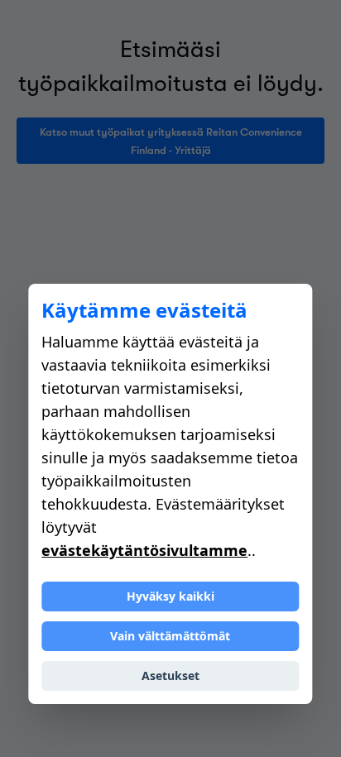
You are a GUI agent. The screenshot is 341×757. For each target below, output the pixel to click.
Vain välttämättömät (170, 636)
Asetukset (170, 675)
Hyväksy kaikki (170, 596)
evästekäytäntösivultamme (144, 550)
